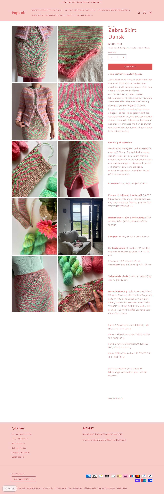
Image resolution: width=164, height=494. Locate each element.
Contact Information (21, 434)
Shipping (125, 48)
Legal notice (122, 488)
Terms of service (75, 488)
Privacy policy (61, 488)
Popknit (21, 488)
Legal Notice (18, 457)
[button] (46, 10)
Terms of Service (20, 439)
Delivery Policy (19, 448)
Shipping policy (90, 488)
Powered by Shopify (32, 488)
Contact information (107, 488)
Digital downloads (20, 452)
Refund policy (18, 443)
